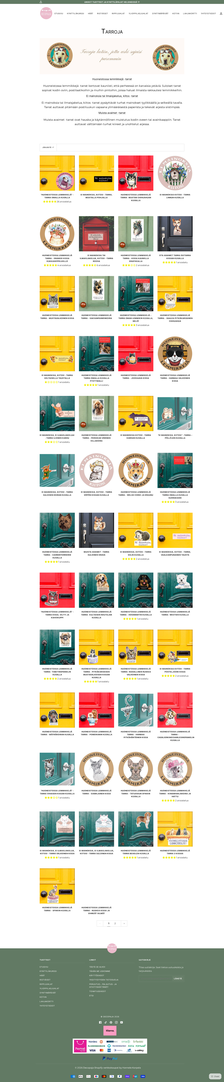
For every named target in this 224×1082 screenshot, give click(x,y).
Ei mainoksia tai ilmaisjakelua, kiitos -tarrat (112, 96)
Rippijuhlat (46, 984)
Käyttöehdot (96, 975)
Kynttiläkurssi (48, 971)
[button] (50, 201)
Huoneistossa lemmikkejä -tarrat (112, 79)
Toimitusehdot (97, 991)
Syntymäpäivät (48, 993)
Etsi (91, 996)
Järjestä (46, 147)
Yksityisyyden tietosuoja (103, 980)
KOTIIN (43, 997)
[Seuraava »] (124, 923)
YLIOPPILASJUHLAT (49, 988)
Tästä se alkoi (97, 967)
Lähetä (178, 979)
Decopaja (108, 1017)
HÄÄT (42, 975)
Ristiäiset (45, 980)
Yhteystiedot (47, 1006)
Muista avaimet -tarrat (112, 112)
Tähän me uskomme (99, 971)
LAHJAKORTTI (47, 1001)
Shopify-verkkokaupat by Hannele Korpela (117, 1067)
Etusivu (44, 967)
